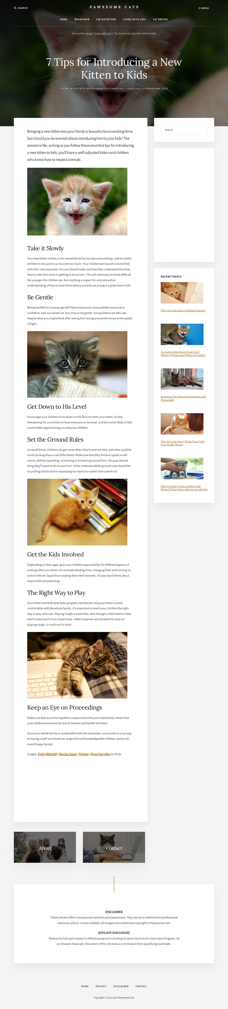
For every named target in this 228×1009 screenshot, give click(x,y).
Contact (114, 848)
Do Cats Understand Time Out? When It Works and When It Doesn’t (183, 353)
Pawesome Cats (115, 7)
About (45, 848)
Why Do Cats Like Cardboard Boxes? (183, 310)
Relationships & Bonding (105, 89)
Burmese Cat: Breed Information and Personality (183, 398)
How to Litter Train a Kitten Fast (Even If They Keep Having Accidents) (184, 487)
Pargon (84, 754)
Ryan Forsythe (100, 754)
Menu (205, 8)
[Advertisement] (88, 785)
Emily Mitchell (47, 754)
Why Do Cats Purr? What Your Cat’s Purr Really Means (183, 443)
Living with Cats (72, 89)
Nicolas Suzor (68, 754)
